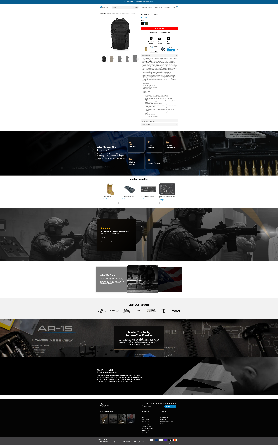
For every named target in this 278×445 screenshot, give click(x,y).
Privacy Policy (145, 421)
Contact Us (162, 415)
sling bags (148, 61)
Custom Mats (166, 7)
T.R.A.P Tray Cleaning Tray (128, 196)
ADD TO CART (154, 51)
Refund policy (145, 430)
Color (142, 21)
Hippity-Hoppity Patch (170, 47)
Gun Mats (150, 7)
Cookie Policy (145, 424)
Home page (103, 13)
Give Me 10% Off (170, 406)
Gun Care (144, 7)
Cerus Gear (163, 443)
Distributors (163, 419)
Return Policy (145, 419)
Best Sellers (145, 433)
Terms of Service (146, 426)
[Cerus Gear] (104, 7)
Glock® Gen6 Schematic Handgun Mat (167, 197)
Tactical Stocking (154, 46)
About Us (144, 415)
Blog (143, 417)
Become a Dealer (164, 417)
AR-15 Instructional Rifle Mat (147, 196)
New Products (158, 7)
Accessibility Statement (148, 428)
